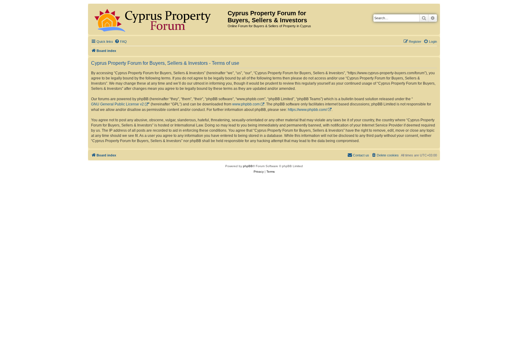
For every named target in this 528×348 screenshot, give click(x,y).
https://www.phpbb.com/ (307, 110)
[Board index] (159, 19)
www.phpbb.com (246, 104)
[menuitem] (121, 41)
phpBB (248, 166)
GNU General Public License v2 (117, 104)
